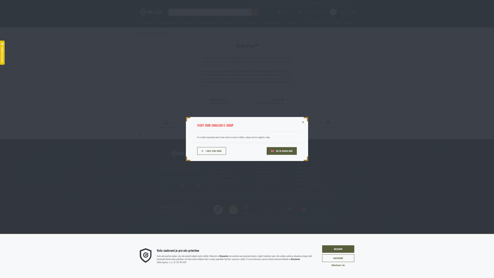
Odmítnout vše (338, 265)
